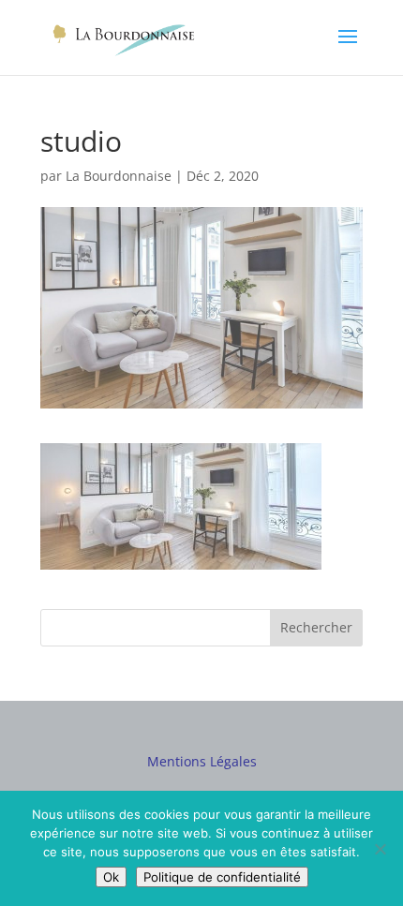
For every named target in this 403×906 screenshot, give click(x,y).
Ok (111, 876)
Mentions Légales (202, 761)
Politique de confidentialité (222, 876)
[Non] (379, 848)
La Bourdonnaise (119, 176)
